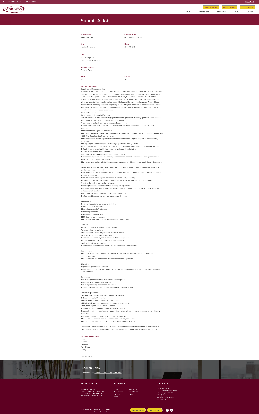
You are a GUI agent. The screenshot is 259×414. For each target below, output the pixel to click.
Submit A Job (249, 2)
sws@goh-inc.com (88, 47)
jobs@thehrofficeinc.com (165, 397)
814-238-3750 (13, 2)
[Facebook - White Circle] (167, 410)
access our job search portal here (108, 372)
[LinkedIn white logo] (171, 410)
